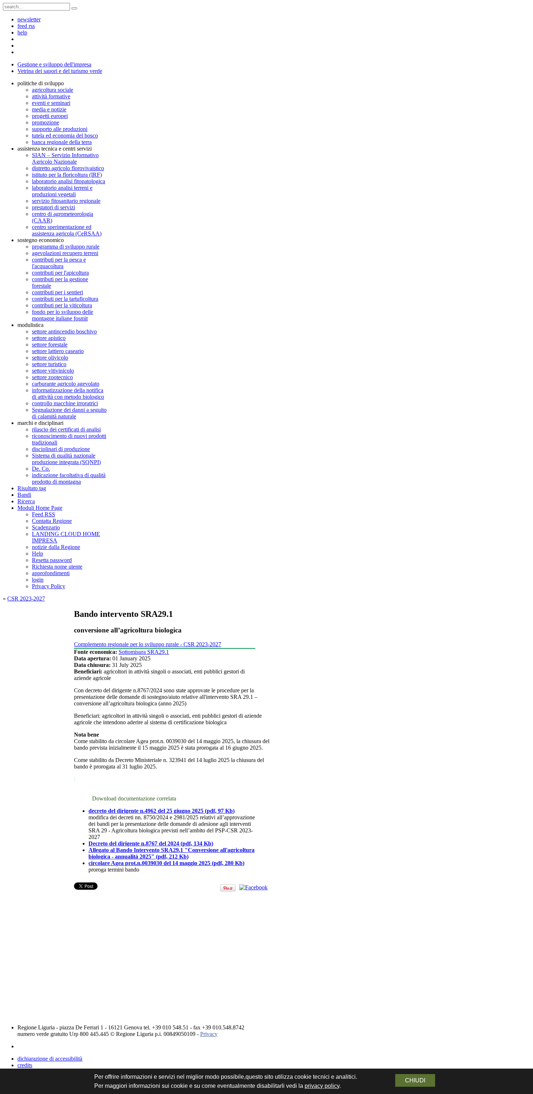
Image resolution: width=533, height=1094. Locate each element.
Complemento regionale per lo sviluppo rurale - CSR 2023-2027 (147, 644)
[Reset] (74, 8)
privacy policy (322, 1086)
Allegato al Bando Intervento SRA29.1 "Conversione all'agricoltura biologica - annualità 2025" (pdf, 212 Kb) (171, 853)
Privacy (209, 1034)
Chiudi (415, 1080)
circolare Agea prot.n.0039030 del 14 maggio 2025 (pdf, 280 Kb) (166, 863)
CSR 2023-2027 (26, 598)
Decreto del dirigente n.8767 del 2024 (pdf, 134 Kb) (150, 843)
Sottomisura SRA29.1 (144, 652)
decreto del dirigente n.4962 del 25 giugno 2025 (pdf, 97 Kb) (161, 811)
